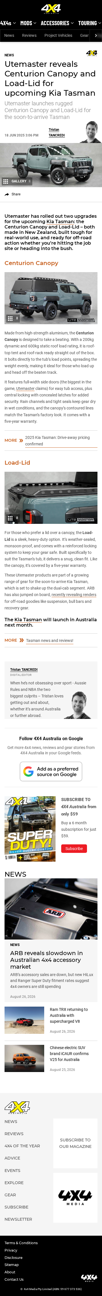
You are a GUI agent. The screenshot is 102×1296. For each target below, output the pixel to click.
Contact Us (14, 1279)
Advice (12, 1158)
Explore (14, 1182)
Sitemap (12, 1265)
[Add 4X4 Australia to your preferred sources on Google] (51, 771)
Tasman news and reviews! (49, 640)
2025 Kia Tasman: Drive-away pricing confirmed (57, 440)
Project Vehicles (58, 35)
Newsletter (18, 1219)
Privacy (11, 1250)
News (9, 35)
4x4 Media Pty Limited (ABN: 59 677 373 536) (53, 1289)
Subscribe (16, 1207)
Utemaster (25, 388)
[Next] (96, 36)
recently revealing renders (74, 594)
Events (12, 1170)
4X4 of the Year (22, 1145)
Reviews (29, 35)
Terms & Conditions (21, 1243)
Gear (84, 35)
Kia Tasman (60, 221)
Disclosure (13, 1258)
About (10, 1272)
